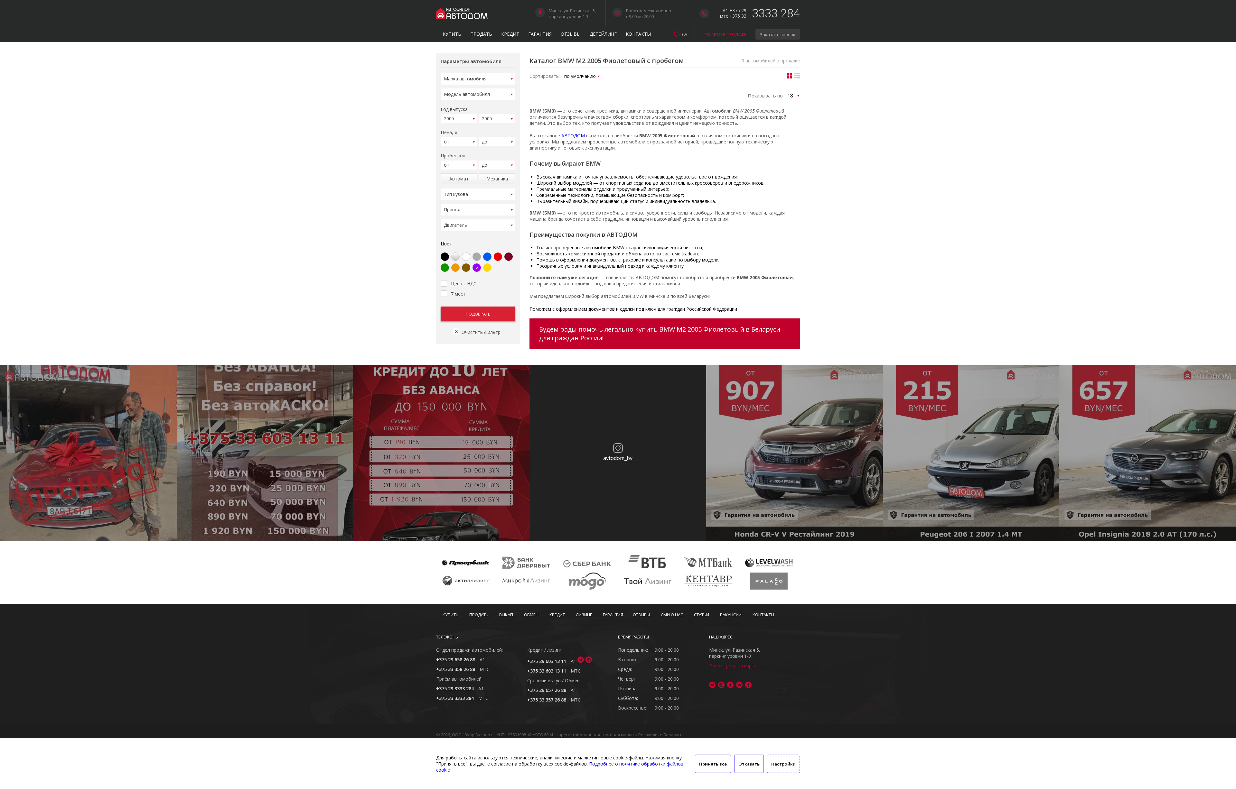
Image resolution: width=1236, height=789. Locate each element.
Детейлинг (603, 34)
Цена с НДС (463, 283)
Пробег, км (453, 155)
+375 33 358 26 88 (455, 669)
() (684, 34)
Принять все (713, 764)
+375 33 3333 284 (455, 698)
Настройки (783, 764)
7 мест (458, 294)
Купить (452, 34)
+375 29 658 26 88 (455, 659)
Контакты (638, 34)
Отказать (749, 764)
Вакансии (731, 615)
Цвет (446, 244)
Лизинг (584, 615)
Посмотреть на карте (733, 666)
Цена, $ (449, 132)
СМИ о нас (672, 615)
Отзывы (571, 34)
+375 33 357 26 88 (546, 700)
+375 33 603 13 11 (546, 671)
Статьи (701, 615)
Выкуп (506, 615)
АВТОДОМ (573, 136)
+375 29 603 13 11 (546, 661)
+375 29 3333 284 (455, 688)
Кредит (510, 34)
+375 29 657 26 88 (546, 690)
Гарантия (540, 34)
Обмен (531, 615)
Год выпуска (454, 109)
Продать (481, 34)
